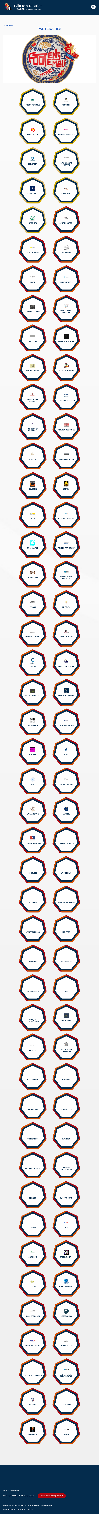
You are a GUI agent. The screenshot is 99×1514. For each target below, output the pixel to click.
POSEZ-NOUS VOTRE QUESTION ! (52, 1496)
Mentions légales (9, 1509)
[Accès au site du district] (16, 1480)
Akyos (50, 1505)
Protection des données (24, 1509)
